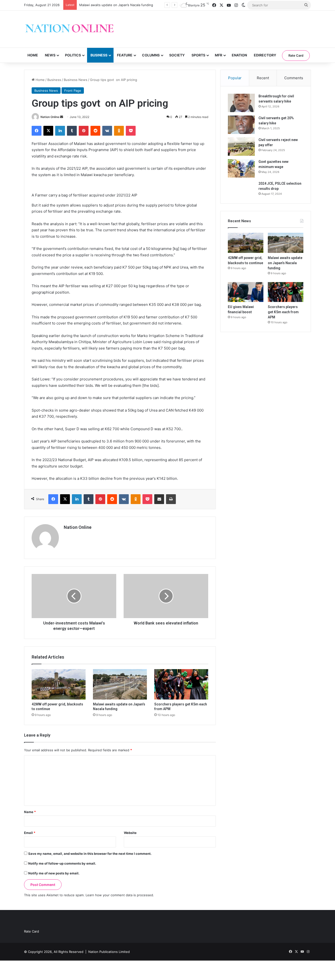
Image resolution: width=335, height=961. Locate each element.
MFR (218, 55)
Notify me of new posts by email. (53, 873)
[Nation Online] (69, 29)
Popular (235, 78)
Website (130, 833)
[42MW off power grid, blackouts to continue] (59, 684)
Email (29, 833)
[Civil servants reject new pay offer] (241, 146)
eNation (239, 55)
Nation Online (49, 117)
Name (30, 812)
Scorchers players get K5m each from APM (283, 312)
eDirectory (265, 55)
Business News (75, 80)
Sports (198, 55)
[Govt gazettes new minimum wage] (241, 168)
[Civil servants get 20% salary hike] (241, 125)
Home (32, 55)
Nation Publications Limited (109, 952)
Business (98, 55)
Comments (293, 78)
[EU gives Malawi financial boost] (245, 292)
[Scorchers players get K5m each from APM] (181, 684)
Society (177, 55)
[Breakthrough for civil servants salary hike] (241, 103)
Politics (73, 55)
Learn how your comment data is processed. (120, 895)
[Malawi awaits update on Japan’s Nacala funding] (120, 684)
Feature (124, 55)
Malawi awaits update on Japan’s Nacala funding (116, 5)
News (50, 55)
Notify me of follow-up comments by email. (62, 863)
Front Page (72, 90)
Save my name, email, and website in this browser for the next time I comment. (90, 854)
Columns (151, 55)
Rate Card (295, 55)
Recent (263, 78)
